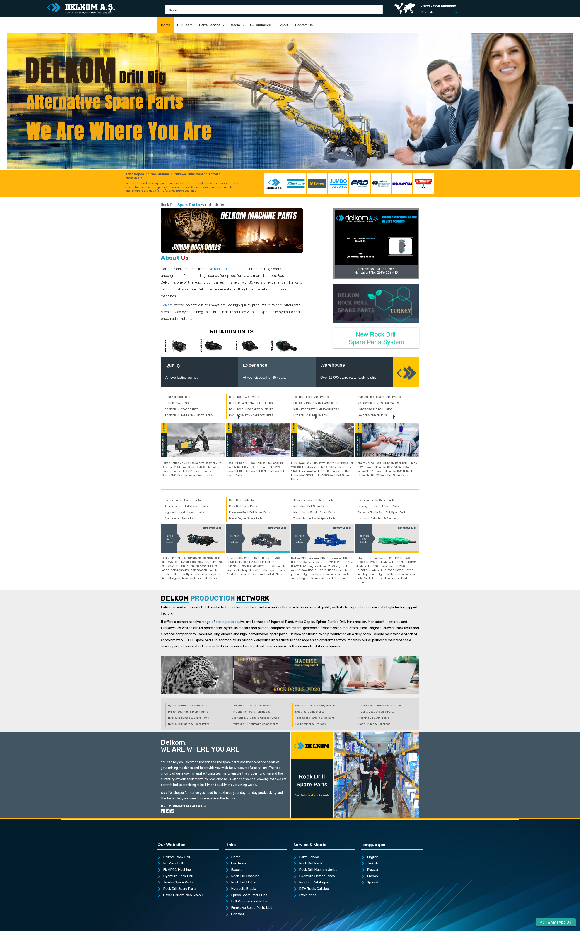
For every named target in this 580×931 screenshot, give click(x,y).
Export (236, 870)
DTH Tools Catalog (314, 889)
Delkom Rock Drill (176, 857)
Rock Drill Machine (245, 876)
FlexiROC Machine (177, 870)
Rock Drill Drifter (244, 882)
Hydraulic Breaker (244, 889)
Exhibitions (308, 895)
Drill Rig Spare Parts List (250, 901)
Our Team (238, 863)
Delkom (166, 305)
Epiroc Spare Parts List (249, 895)
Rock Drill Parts (311, 863)
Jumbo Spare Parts (178, 882)
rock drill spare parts (230, 269)
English (372, 857)
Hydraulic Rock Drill (178, 876)
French (372, 876)
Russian (373, 870)
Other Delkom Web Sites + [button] (183, 895)
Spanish (373, 882)
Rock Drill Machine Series (318, 870)
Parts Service (309, 857)
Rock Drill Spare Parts (180, 889)
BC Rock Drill (173, 863)
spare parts (225, 622)
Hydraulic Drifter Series (317, 876)
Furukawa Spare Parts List (251, 908)
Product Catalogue (314, 882)
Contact (237, 914)
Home (235, 857)
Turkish (372, 863)
